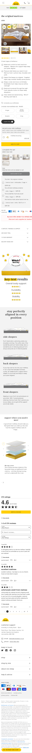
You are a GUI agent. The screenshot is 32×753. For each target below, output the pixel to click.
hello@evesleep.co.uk (16, 639)
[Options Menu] (30, 560)
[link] (7, 137)
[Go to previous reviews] (4, 611)
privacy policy (5, 695)
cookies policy (18, 693)
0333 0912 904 (14, 641)
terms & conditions (6, 693)
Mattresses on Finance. (7, 705)
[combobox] (16, 527)
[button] (27, 34)
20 (24, 611)
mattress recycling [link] (16, 136)
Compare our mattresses (11, 103)
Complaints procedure (7, 739)
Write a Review (16, 512)
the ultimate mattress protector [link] (14, 188)
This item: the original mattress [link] (14, 179)
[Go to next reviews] (27, 611)
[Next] (3, 482)
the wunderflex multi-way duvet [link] (14, 194)
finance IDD (14, 695)
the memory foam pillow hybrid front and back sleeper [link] (17, 199)
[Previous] (2, 482)
